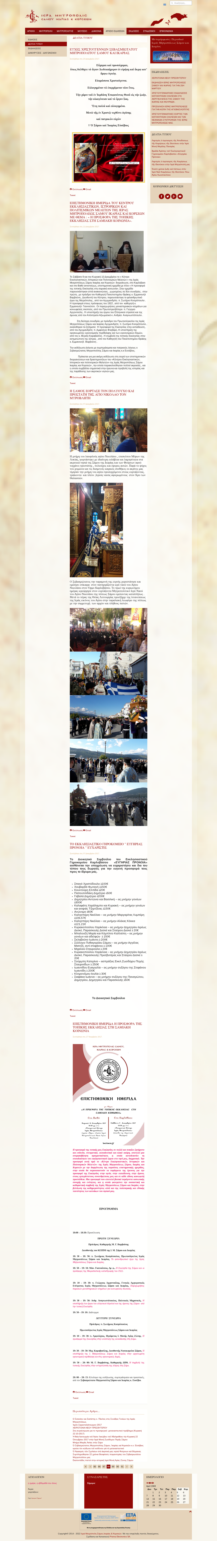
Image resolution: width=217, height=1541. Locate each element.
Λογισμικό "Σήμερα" (36, 1498)
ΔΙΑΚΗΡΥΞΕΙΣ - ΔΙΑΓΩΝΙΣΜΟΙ (42, 53)
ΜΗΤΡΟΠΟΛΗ (45, 31)
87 (104, 1466)
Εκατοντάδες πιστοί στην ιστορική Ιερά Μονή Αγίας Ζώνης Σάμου (103, 1460)
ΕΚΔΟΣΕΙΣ (134, 31)
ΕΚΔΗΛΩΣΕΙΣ (34, 48)
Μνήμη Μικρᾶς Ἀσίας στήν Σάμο (88, 1442)
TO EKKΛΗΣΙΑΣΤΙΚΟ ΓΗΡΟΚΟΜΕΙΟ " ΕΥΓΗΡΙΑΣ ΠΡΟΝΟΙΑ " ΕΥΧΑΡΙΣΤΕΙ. (106, 846)
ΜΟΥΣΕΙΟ (82, 31)
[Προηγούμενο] (90, 1466)
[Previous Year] (147, 1483)
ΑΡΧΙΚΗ (31, 31)
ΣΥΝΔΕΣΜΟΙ (149, 31)
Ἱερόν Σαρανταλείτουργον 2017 (87, 1425)
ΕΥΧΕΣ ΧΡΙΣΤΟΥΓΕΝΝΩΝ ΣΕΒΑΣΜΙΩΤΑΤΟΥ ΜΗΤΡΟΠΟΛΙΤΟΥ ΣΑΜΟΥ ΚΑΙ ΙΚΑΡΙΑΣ (103, 51)
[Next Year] (151, 1483)
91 (122, 1466)
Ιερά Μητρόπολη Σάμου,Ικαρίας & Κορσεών (101, 1533)
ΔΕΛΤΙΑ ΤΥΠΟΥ (35, 44)
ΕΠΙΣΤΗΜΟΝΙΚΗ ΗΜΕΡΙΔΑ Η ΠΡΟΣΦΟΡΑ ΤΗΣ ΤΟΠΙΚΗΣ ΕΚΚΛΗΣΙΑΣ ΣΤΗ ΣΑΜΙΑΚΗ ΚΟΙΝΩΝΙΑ (107, 1027)
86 (99, 1466)
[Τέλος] (131, 1466)
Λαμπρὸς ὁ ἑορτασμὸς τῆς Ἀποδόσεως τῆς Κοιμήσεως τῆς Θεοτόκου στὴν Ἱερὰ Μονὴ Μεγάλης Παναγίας (170, 143)
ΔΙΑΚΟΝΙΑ (96, 31)
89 (113, 1466)
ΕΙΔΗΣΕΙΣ (32, 39)
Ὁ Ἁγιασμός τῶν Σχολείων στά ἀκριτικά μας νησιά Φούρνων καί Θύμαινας (107, 1451)
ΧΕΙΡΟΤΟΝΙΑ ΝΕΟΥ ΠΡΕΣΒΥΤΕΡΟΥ (90, 1428)
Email (88, 189)
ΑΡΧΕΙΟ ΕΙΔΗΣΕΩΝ (115, 31)
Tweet (72, 195)
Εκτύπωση (77, 189)
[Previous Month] (149, 1483)
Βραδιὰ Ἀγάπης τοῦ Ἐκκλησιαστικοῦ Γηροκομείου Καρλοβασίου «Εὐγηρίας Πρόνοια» (169, 154)
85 (95, 1466)
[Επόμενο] (127, 1466)
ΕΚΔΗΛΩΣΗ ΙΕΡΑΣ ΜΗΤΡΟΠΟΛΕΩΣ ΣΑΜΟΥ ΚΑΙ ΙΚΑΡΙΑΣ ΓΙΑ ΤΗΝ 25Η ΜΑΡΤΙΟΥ (169, 85)
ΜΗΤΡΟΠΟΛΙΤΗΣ (65, 31)
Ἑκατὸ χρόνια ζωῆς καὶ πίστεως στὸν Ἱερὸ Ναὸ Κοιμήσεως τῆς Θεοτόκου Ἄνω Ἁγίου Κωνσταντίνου (170, 172)
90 (117, 1466)
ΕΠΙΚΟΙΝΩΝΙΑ (166, 31)
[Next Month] (153, 1483)
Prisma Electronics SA (120, 1536)
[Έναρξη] (86, 1466)
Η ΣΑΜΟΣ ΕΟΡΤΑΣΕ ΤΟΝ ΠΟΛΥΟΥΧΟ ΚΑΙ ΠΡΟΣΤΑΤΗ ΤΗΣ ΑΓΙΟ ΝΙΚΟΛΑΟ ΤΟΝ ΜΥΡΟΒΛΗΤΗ (102, 394)
